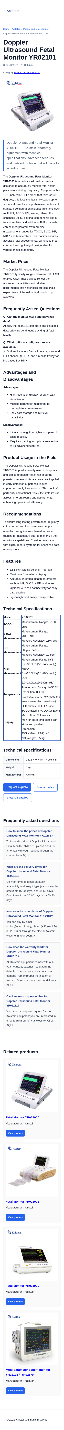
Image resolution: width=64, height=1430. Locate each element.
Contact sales (45, 787)
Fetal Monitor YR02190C (23, 1285)
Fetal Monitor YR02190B (23, 1201)
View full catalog (17, 797)
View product (15, 1133)
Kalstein (13, 11)
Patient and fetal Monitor (27, 72)
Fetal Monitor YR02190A (23, 1117)
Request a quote (17, 787)
